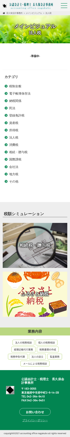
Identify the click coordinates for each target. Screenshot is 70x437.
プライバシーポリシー (35, 420)
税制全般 (15, 86)
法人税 (13, 137)
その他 (13, 181)
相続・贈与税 (18, 152)
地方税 (13, 174)
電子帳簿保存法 (20, 93)
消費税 (13, 145)
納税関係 (15, 101)
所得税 (13, 130)
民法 (12, 108)
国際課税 (15, 159)
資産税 (13, 123)
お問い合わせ (35, 412)
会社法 (13, 167)
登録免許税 (16, 115)
